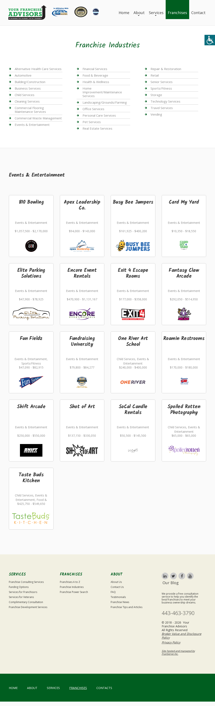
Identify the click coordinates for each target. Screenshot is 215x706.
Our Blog (171, 582)
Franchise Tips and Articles (126, 607)
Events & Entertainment (32, 124)
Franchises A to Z (70, 582)
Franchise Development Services (28, 607)
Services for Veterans (21, 597)
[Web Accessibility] (210, 40)
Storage (156, 95)
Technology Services (165, 101)
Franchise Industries (72, 587)
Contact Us (117, 587)
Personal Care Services (99, 115)
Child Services (24, 95)
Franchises (177, 12)
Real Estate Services (97, 128)
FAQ (113, 592)
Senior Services (162, 82)
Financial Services (95, 69)
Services (156, 12)
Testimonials (118, 597)
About (139, 12)
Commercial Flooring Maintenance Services (30, 110)
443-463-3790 (178, 613)
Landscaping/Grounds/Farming (105, 102)
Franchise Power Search (74, 592)
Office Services (93, 109)
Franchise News (120, 602)
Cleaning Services (27, 101)
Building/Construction (30, 82)
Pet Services (92, 122)
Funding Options (19, 587)
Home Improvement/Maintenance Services (102, 92)
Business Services (28, 88)
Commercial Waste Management (38, 118)
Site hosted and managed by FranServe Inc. (178, 652)
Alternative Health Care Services (38, 69)
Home (124, 12)
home (13, 688)
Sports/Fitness (161, 88)
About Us (116, 582)
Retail (155, 75)
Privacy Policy (171, 642)
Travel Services (162, 108)
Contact (198, 12)
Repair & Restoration (166, 69)
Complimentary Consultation (26, 602)
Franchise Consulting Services (26, 582)
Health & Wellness (96, 82)
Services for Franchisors (23, 592)
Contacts (104, 688)
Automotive (23, 75)
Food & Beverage (95, 75)
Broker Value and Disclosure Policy (181, 636)
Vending (156, 114)
